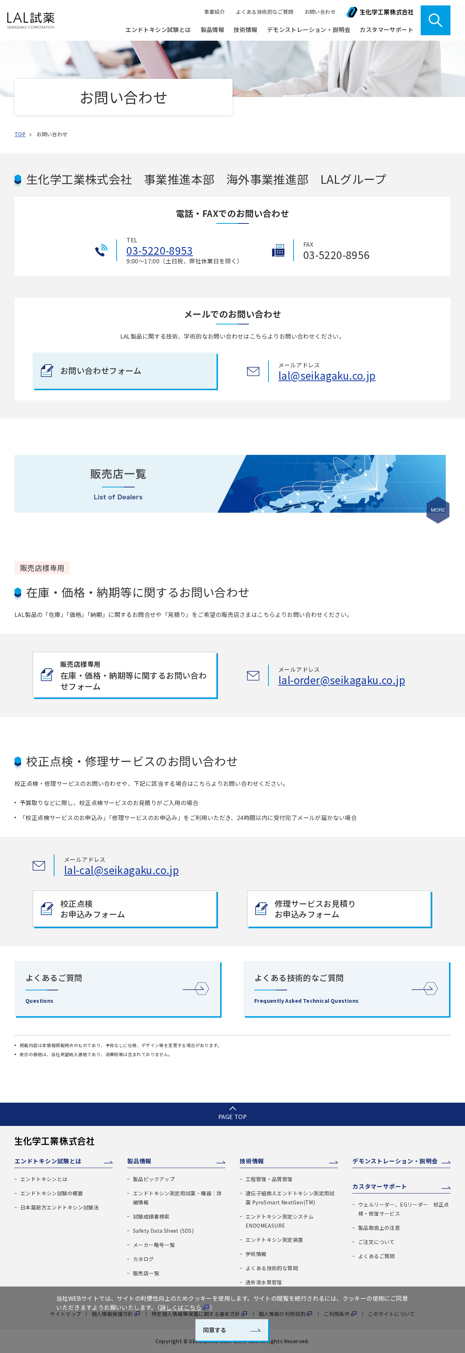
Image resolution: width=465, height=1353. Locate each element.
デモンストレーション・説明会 (309, 29)
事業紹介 (214, 11)
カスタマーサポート (379, 1186)
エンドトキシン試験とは (48, 1160)
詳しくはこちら (181, 1307)
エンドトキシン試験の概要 (51, 1193)
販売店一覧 (146, 1273)
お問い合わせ (320, 11)
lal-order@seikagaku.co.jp (341, 680)
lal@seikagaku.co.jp (327, 375)
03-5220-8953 (159, 250)
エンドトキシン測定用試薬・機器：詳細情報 (177, 1198)
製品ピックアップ (154, 1179)
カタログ (143, 1259)
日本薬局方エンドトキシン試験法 (59, 1207)
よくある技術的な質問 (272, 1268)
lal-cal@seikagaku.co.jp (121, 870)
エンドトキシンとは (44, 1179)
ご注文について (376, 1241)
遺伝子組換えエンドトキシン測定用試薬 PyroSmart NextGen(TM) (290, 1198)
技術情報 (252, 1160)
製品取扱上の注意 (379, 1227)
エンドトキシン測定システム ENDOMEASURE (280, 1221)
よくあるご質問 (376, 1256)
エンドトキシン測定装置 (274, 1239)
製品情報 (139, 1160)
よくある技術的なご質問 (264, 11)
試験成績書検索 (151, 1216)
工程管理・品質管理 (269, 1179)
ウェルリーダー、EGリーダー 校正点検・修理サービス (403, 1209)
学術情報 (256, 1253)
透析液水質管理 (264, 1282)
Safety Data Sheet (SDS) (163, 1230)
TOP (20, 134)
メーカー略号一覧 (154, 1244)
